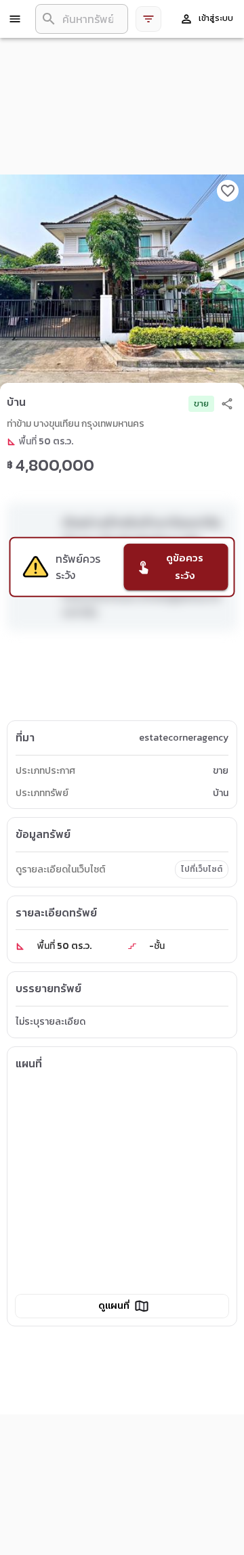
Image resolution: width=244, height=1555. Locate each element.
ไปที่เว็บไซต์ (201, 869)
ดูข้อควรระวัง (184, 566)
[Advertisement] (122, 678)
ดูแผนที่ (113, 1306)
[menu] (14, 18)
